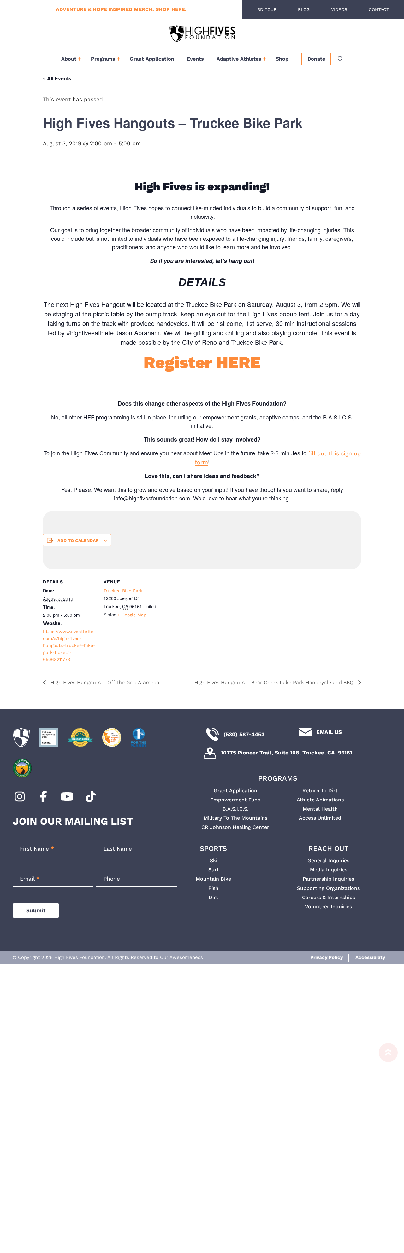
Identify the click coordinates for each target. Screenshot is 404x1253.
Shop (282, 59)
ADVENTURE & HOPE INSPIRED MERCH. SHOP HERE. (121, 9)
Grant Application (152, 59)
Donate (316, 59)
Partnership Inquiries (328, 879)
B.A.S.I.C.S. (235, 809)
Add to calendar (78, 540)
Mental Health (320, 809)
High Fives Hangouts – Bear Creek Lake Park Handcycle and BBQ (274, 682)
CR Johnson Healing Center (235, 827)
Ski (213, 860)
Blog (304, 9)
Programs (103, 59)
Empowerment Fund (235, 800)
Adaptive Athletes (239, 59)
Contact (379, 9)
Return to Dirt (320, 791)
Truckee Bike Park (123, 590)
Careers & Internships (328, 897)
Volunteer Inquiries (328, 906)
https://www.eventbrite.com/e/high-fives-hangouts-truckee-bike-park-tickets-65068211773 (69, 645)
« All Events (57, 78)
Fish (213, 888)
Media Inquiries (328, 870)
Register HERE (202, 362)
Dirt (213, 897)
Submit (35, 910)
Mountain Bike (213, 879)
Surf (213, 870)
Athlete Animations (320, 800)
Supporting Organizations (328, 888)
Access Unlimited (320, 818)
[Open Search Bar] (340, 58)
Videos (339, 9)
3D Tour (267, 9)
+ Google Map (131, 614)
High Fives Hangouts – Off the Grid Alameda (104, 682)
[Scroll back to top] (385, 1145)
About (68, 59)
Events (195, 59)
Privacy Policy (326, 957)
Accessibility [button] (370, 957)
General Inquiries (328, 860)
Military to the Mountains (235, 818)
